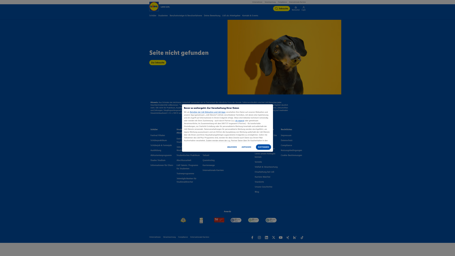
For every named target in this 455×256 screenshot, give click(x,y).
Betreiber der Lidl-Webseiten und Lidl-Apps (207, 112)
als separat (239, 120)
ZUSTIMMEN (263, 147)
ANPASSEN (246, 147)
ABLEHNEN (232, 147)
